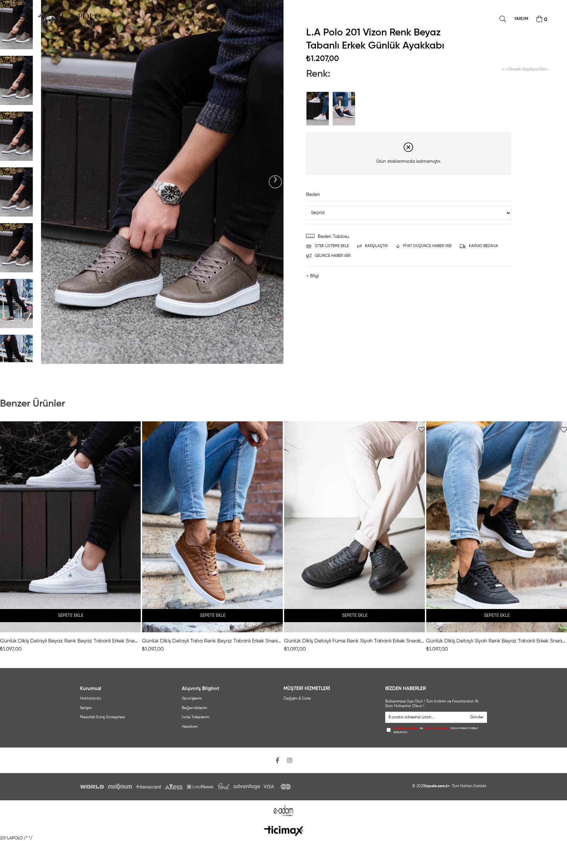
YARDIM (521, 19)
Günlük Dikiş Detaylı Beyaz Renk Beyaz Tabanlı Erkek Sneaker (70, 641)
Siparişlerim (192, 699)
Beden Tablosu (333, 236)
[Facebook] (277, 760)
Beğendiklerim (194, 708)
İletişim (86, 708)
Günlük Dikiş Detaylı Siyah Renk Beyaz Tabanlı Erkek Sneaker (496, 641)
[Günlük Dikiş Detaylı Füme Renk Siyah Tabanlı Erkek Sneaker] (354, 527)
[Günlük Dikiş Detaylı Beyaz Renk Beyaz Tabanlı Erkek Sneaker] (70, 527)
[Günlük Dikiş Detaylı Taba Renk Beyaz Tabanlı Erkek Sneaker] (212, 527)
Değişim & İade (297, 699)
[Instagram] (290, 760)
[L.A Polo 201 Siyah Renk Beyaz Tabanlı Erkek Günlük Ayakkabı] (345, 109)
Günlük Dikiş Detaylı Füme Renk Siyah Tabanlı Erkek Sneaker (354, 641)
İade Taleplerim (195, 717)
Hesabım (190, 727)
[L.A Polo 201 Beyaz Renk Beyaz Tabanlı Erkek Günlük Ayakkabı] (319, 109)
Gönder (477, 717)
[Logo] (283, 831)
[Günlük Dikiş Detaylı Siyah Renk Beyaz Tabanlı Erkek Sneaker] (496, 527)
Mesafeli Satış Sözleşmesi (102, 717)
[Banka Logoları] (186, 786)
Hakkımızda (90, 699)
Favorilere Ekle (137, 429)
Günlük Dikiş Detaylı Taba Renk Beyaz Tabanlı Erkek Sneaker (212, 641)
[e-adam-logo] (283, 810)
